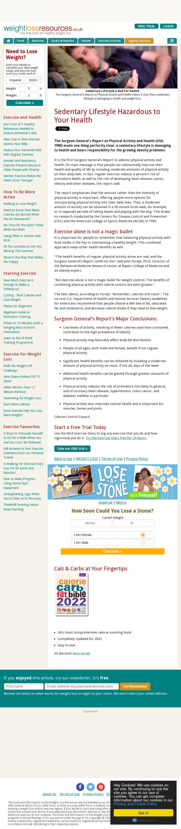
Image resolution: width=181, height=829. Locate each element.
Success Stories (109, 40)
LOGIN (168, 26)
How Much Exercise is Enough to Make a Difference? (18, 284)
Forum (86, 40)
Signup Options (139, 40)
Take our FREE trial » (72, 448)
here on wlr (81, 653)
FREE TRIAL (146, 26)
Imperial (105, 502)
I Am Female (83, 535)
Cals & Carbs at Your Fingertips (90, 569)
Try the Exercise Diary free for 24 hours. (116, 438)
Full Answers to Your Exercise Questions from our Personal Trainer (23, 453)
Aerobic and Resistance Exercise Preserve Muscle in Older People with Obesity (22, 165)
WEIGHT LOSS (87, 459)
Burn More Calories (17, 404)
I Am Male (81, 542)
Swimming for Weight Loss (22, 398)
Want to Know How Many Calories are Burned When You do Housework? (22, 214)
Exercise (38, 40)
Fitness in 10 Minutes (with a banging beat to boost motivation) (23, 327)
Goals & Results (62, 40)
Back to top (63, 459)
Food (20, 40)
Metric (121, 502)
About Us (49, 794)
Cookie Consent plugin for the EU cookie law (143, 820)
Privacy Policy (137, 459)
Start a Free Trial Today (80, 427)
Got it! (143, 813)
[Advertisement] (90, 11)
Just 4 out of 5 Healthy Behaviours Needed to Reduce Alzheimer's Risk (20, 128)
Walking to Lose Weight (20, 203)
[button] (15, 80)
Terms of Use (112, 459)
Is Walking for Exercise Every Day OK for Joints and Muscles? (23, 468)
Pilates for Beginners (18, 306)
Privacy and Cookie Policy (135, 803)
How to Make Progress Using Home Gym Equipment (19, 483)
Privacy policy (14, 698)
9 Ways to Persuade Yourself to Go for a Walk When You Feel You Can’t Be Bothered (23, 438)
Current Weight (112, 517)
